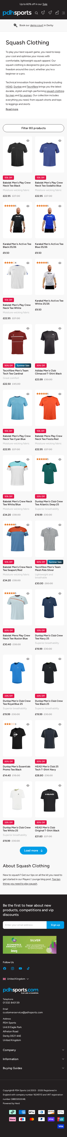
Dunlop (18, 86)
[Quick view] (28, 140)
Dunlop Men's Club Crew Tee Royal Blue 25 (17, 702)
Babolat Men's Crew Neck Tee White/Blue (17, 503)
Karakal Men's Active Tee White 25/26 (49, 302)
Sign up (55, 924)
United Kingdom (16, 978)
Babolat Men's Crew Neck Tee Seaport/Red (17, 569)
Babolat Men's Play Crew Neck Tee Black (17, 184)
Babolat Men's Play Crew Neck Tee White (17, 306)
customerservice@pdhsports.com (23, 1012)
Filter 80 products (33, 128)
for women (26, 95)
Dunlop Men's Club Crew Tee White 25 (17, 829)
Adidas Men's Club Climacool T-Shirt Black (48, 372)
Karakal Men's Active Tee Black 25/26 (17, 246)
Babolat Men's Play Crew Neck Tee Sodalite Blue (49, 184)
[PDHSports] (17, 13)
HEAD (9, 86)
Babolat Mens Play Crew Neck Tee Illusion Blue (16, 637)
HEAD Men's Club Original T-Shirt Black (47, 829)
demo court (36, 25)
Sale (45, 4)
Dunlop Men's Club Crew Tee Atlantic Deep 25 (49, 503)
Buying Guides (12, 1068)
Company (9, 1050)
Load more (31, 850)
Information (10, 1059)
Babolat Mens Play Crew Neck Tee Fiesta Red (48, 438)
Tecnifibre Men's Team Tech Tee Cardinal (15, 372)
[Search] (36, 13)
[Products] (63, 13)
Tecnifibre (32, 86)
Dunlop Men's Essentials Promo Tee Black (16, 768)
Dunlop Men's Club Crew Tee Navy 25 (49, 637)
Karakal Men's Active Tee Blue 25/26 (49, 246)
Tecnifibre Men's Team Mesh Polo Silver (48, 569)
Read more (12, 109)
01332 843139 (11, 1002)
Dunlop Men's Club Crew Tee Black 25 (49, 702)
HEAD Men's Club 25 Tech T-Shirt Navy (46, 768)
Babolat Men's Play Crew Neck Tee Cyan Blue (17, 438)
